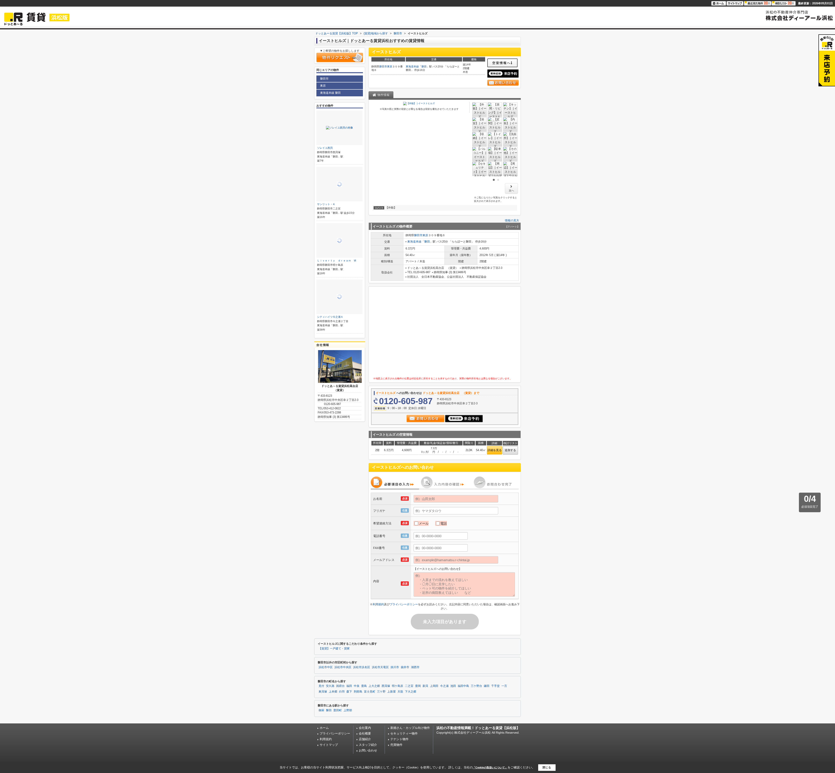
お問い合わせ (368, 750)
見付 (321, 686)
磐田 (424, 66)
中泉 (356, 686)
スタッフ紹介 (368, 744)
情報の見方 (512, 220)
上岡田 (434, 686)
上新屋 (391, 691)
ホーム (324, 727)
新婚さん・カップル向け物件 (410, 727)
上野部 (348, 710)
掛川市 (395, 667)
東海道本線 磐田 (330, 92)
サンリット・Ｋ (326, 204)
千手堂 (495, 686)
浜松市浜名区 (361, 667)
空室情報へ (501, 63)
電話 (443, 523)
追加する (510, 450)
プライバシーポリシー (404, 604)
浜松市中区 (326, 667)
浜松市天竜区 (380, 667)
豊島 (364, 686)
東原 (389, 66)
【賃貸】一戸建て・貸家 (334, 648)
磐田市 (383, 66)
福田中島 (463, 686)
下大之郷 (410, 691)
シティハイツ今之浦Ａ (330, 316)
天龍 (400, 691)
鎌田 (486, 686)
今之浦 (444, 686)
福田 (349, 686)
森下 (349, 691)
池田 (453, 686)
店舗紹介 (365, 739)
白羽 (342, 691)
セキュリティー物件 (404, 733)
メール (424, 523)
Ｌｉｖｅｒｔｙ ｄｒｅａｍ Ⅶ (336, 260)
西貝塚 (386, 686)
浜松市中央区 (342, 667)
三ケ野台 (476, 686)
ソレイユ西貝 (325, 147)
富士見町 (369, 691)
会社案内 (365, 727)
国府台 (340, 686)
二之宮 (409, 686)
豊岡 (418, 686)
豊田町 (337, 710)
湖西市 (415, 667)
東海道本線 (412, 66)
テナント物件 (399, 739)
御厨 (321, 710)
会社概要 (365, 733)
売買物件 (396, 744)
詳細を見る (495, 450)
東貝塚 (323, 691)
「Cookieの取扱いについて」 (490, 767)
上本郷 (333, 691)
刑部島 (358, 691)
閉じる (547, 767)
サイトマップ (329, 744)
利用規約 (378, 604)
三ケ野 (381, 691)
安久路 (330, 686)
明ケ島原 (397, 686)
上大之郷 (374, 686)
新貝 (425, 686)
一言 (504, 686)
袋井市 (405, 667)
